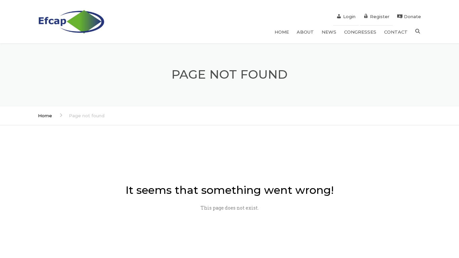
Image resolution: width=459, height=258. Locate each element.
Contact (396, 32)
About (305, 32)
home (282, 32)
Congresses (360, 32)
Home (45, 115)
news (329, 32)
